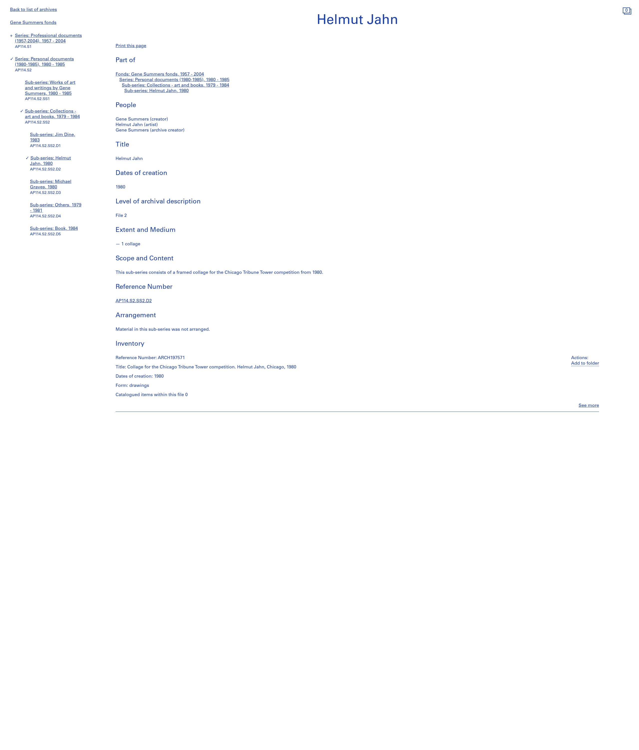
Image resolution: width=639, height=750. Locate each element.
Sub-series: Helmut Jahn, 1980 (156, 91)
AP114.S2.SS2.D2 (134, 301)
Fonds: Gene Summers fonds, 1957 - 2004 (160, 74)
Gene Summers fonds (33, 23)
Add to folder (585, 363)
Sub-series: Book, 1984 (54, 229)
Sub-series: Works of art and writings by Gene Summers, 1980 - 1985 (50, 88)
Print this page (131, 46)
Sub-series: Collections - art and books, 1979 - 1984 (175, 85)
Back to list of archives (33, 10)
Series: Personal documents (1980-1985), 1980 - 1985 (174, 80)
